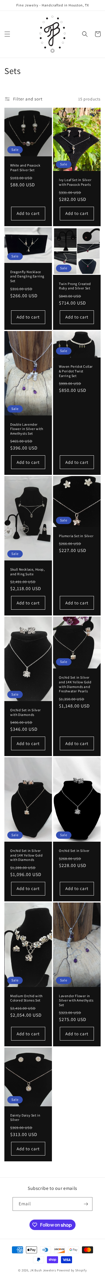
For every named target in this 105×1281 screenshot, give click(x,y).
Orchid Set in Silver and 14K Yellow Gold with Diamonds (26, 855)
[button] (7, 34)
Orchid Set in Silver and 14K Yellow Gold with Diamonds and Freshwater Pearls (75, 684)
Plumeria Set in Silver (76, 536)
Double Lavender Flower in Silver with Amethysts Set (26, 429)
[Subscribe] (85, 1204)
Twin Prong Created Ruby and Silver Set (75, 286)
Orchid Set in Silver (74, 850)
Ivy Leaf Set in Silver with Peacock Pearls (75, 182)
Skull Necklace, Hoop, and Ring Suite (27, 571)
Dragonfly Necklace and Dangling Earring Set (27, 276)
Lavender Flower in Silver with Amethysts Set (76, 1000)
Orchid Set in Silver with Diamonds (25, 712)
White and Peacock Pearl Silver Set (25, 167)
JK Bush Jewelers (43, 1270)
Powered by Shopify (72, 1270)
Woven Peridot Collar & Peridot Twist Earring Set (76, 371)
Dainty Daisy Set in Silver (25, 1117)
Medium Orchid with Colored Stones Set (26, 998)
